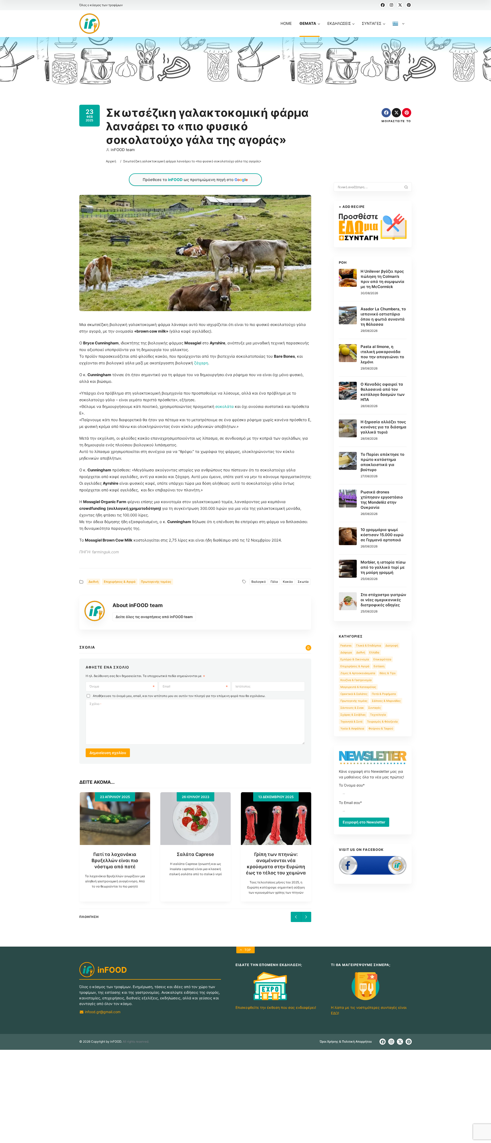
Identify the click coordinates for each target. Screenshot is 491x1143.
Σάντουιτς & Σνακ (352, 708)
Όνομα (94, 686)
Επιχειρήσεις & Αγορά (120, 582)
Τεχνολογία (378, 714)
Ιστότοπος (243, 686)
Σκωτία (303, 582)
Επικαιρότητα (382, 659)
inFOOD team (123, 149)
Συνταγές (374, 708)
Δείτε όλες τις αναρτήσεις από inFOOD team (154, 617)
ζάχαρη (201, 363)
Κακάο (288, 582)
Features (346, 645)
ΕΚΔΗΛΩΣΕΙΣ (339, 23)
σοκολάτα (224, 406)
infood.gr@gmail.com (102, 1024)
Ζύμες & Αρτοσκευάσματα (357, 673)
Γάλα (274, 582)
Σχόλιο (95, 704)
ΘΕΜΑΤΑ (307, 23)
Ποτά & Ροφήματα (384, 694)
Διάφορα (346, 652)
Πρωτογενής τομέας (156, 582)
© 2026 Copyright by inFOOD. (100, 1054)
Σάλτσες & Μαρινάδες (386, 701)
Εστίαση (379, 666)
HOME (286, 23)
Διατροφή (391, 645)
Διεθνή (93, 582)
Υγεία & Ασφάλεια (352, 728)
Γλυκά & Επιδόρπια (368, 645)
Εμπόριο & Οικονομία (354, 659)
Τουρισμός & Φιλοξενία (382, 721)
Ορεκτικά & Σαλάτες (353, 694)
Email (166, 686)
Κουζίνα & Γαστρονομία (356, 680)
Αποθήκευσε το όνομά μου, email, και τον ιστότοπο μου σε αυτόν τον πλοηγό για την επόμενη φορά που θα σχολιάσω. (179, 696)
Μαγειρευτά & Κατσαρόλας (358, 687)
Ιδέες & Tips (388, 673)
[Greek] (398, 29)
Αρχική (111, 161)
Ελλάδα (374, 652)
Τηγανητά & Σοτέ (351, 721)
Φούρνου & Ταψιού (381, 728)
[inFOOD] (89, 23)
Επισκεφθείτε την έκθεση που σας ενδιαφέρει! (276, 1020)
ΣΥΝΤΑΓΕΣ (371, 23)
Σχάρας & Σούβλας (353, 714)
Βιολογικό (258, 582)
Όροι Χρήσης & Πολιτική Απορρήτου (346, 1054)
